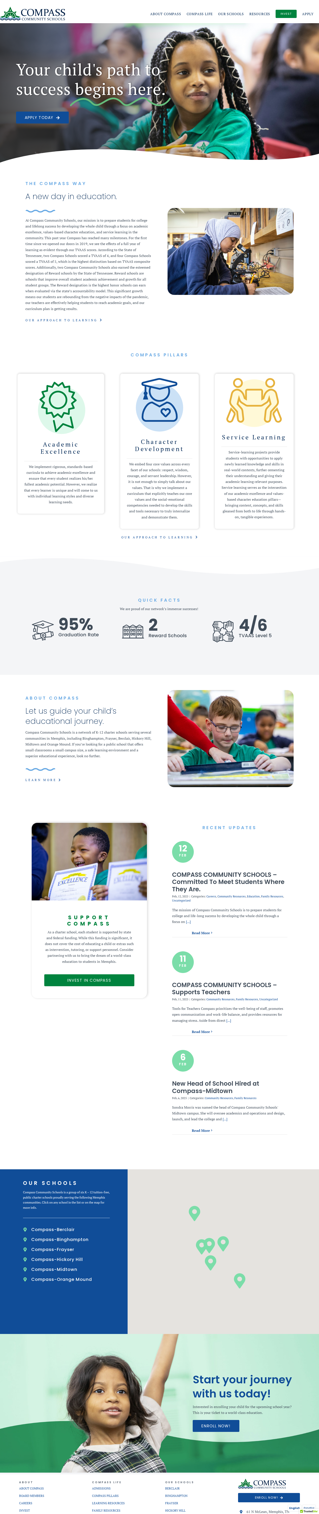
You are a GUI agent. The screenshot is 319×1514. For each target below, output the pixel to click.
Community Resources (231, 896)
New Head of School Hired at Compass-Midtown (215, 1087)
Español (309, 1508)
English (294, 1508)
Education (253, 896)
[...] (188, 921)
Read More (201, 933)
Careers (211, 896)
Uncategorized (181, 900)
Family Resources (272, 896)
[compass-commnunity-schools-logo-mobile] (262, 1480)
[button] (66, 1230)
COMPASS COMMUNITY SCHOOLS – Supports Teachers (224, 989)
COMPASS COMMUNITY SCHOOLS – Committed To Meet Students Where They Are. (228, 882)
